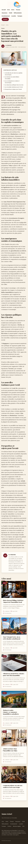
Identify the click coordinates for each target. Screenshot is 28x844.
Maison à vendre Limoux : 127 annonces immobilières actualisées (11, 712)
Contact (5, 19)
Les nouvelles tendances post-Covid (14, 87)
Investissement (6, 16)
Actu (8, 9)
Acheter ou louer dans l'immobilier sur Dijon (10, 750)
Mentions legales (17, 826)
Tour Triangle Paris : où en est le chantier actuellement (11, 638)
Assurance (4, 13)
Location (13, 16)
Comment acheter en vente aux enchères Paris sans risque (12, 786)
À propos (20, 16)
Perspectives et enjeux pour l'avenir (13, 89)
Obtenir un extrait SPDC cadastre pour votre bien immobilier (13, 674)
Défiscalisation (18, 13)
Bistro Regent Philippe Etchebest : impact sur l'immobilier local (13, 601)
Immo (12, 9)
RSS (23, 826)
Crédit (10, 13)
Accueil (4, 9)
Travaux (18, 9)
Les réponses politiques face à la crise (14, 85)
